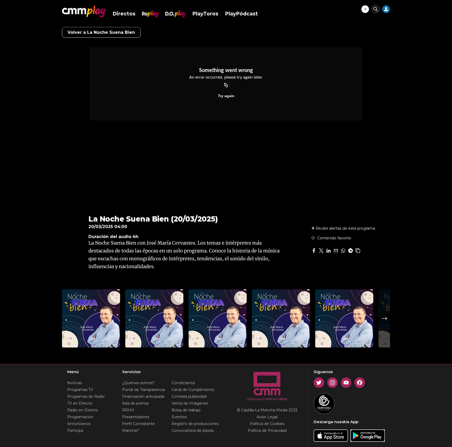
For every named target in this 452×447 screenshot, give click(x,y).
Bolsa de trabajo (186, 410)
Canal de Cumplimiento (193, 389)
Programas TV (80, 389)
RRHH (128, 410)
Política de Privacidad (267, 430)
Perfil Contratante (138, 423)
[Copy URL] (226, 85)
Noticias (74, 382)
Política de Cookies (267, 423)
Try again (226, 96)
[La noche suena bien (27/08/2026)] (218, 318)
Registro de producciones (195, 423)
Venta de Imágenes (190, 403)
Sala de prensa (135, 403)
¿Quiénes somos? (138, 382)
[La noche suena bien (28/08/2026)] (154, 318)
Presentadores (135, 417)
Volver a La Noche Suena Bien (101, 32)
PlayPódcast (241, 14)
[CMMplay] (84, 11)
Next (384, 318)
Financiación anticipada (143, 396)
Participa (75, 430)
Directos (123, 14)
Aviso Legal (267, 417)
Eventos (179, 417)
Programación (80, 417)
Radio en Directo (82, 410)
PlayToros (205, 14)
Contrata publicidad (189, 396)
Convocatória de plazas (193, 430)
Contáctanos (183, 382)
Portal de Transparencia (143, 389)
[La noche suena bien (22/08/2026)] (281, 318)
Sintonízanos (79, 423)
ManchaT (130, 430)
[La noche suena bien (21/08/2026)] (344, 318)
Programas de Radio (86, 396)
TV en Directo (79, 403)
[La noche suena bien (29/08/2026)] (91, 318)
